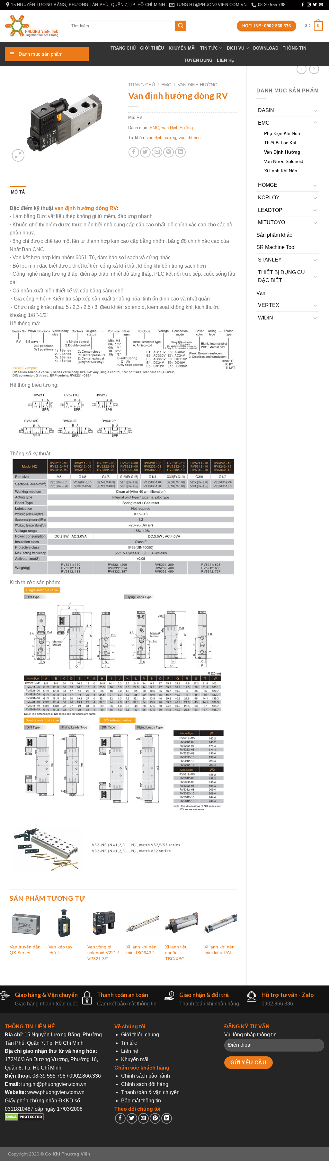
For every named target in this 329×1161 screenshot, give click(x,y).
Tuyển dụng (198, 60)
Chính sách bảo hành (145, 1076)
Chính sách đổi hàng (144, 1084)
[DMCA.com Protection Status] (24, 1119)
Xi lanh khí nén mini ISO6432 (141, 950)
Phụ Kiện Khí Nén (282, 133)
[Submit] (180, 26)
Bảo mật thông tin (141, 1100)
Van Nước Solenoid (283, 161)
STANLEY (270, 259)
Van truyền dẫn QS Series (25, 950)
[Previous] (10, 940)
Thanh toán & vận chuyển (150, 1092)
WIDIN (265, 317)
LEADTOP (270, 210)
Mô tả (18, 192)
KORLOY (269, 197)
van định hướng (161, 137)
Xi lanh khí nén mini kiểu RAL (219, 950)
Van (260, 293)
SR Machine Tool (276, 247)
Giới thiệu (152, 48)
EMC (264, 123)
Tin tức (209, 48)
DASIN (266, 110)
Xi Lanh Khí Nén (280, 170)
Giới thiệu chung (140, 1034)
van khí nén (189, 137)
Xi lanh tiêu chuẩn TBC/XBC (176, 952)
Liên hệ (225, 60)
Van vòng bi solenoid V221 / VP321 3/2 (103, 952)
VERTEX (268, 305)
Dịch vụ (236, 48)
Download (265, 48)
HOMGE (267, 185)
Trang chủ (123, 48)
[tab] (18, 192)
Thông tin (294, 48)
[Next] (236, 940)
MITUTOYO (271, 222)
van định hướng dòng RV (86, 208)
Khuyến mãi (182, 48)
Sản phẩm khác (274, 235)
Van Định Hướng (282, 152)
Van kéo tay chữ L (60, 950)
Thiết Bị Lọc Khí (280, 142)
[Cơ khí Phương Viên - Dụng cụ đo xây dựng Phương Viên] (31, 26)
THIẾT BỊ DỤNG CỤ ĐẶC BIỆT (281, 276)
